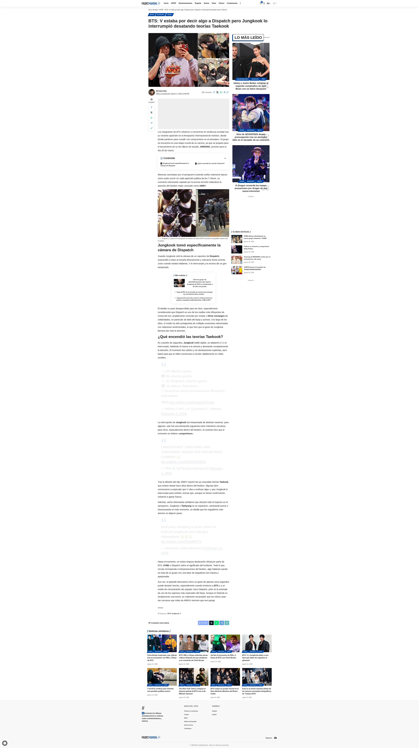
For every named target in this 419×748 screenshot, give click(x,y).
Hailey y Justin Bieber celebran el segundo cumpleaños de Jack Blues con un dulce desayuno (251, 86)
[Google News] (275, 738)
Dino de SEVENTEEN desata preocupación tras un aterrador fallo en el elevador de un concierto (251, 137)
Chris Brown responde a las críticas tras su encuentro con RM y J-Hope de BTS (162, 657)
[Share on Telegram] (224, 92)
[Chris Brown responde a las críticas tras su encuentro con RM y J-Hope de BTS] (162, 643)
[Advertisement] (193, 114)
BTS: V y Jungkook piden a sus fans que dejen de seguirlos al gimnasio (255, 657)
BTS (169, 613)
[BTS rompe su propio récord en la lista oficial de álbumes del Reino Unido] (225, 677)
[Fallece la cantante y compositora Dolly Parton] (236, 249)
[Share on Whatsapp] (220, 92)
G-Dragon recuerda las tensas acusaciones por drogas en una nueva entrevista (251, 188)
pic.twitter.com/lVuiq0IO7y (181, 541)
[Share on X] (217, 92)
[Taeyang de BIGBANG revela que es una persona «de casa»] (236, 260)
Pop (263, 79)
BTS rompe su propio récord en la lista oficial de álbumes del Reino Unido (225, 691)
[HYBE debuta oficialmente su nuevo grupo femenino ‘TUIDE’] (236, 239)
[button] (240, 3)
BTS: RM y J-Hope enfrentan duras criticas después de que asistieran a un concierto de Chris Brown (193, 657)
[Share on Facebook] (214, 92)
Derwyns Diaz (161, 91)
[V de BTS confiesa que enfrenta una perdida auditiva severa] (162, 677)
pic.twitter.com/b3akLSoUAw (192, 402)
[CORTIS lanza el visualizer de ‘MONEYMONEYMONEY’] (236, 270)
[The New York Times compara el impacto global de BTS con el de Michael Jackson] (193, 677)
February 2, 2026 (174, 414)
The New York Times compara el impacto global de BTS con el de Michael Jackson (192, 691)
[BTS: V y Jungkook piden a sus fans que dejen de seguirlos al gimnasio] (257, 643)
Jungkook (175, 613)
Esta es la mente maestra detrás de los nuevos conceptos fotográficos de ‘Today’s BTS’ (256, 691)
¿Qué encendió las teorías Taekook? (211, 163)
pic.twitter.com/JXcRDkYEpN (183, 462)
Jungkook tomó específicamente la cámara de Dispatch (175, 164)
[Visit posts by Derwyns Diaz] (151, 92)
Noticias (160, 14)
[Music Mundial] (151, 3)
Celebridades (242, 79)
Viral (169, 14)
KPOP (152, 14)
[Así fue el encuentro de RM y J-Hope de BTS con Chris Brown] (225, 643)
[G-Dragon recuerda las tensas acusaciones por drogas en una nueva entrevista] (251, 163)
